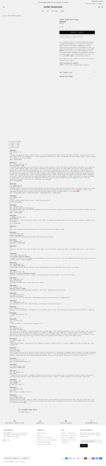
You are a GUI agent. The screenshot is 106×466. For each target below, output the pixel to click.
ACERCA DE (100, 1)
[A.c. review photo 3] (41, 192)
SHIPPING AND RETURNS (65, 76)
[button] (62, 21)
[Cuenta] (99, 7)
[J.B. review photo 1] (16, 202)
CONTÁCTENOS (94, 1)
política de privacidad (44, 437)
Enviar (84, 445)
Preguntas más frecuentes (69, 440)
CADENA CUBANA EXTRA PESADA (14, 15)
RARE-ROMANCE (10, 461)
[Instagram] (6, 440)
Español (100, 3)
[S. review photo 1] (15, 223)
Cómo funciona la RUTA (44, 444)
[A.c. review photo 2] (29, 192)
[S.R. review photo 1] (16, 159)
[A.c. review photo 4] (54, 192)
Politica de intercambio (68, 435)
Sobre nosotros (41, 433)
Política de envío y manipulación (47, 440)
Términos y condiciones (68, 433)
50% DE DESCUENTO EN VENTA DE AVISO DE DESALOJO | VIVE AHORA (53, 2)
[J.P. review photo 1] (16, 180)
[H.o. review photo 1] (16, 212)
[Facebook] (4, 440)
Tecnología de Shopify (19, 461)
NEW (47, 11)
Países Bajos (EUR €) (91, 3)
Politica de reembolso (68, 437)
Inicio (4, 15)
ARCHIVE (62, 11)
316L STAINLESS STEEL (65, 72)
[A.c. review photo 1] (16, 192)
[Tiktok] (9, 440)
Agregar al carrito (77, 32)
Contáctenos (64, 442)
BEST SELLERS (55, 11)
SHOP (43, 11)
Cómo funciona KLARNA (43, 442)
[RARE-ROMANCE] (53, 7)
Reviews (39, 435)
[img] (13, 150)
